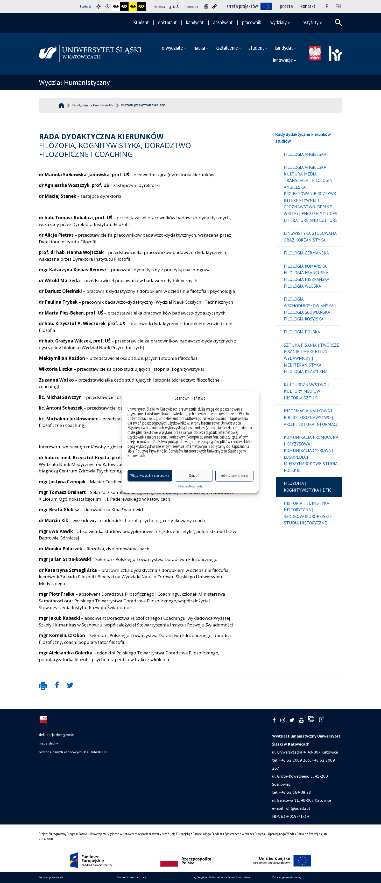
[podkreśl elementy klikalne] (214, 6)
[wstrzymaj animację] (206, 6)
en (338, 6)
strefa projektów (242, 6)
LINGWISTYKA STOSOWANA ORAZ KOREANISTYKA (310, 236)
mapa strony (48, 743)
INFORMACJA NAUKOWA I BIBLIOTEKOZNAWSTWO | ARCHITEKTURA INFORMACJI (311, 417)
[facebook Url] (274, 720)
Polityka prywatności (51, 877)
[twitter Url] (292, 720)
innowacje (283, 59)
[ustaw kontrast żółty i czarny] (141, 6)
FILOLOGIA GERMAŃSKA (306, 253)
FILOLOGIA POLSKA (302, 332)
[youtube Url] (301, 720)
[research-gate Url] (321, 720)
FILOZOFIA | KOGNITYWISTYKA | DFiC (307, 486)
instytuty (310, 22)
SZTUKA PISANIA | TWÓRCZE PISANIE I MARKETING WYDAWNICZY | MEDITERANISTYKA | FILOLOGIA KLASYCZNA (311, 358)
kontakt (308, 6)
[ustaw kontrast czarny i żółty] (133, 6)
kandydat (195, 22)
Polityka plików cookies (190, 486)
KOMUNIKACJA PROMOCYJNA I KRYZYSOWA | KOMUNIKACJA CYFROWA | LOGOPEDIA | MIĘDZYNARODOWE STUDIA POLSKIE (311, 453)
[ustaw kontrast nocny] (107, 6)
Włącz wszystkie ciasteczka (149, 475)
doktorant (167, 22)
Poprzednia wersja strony (131, 877)
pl (328, 6)
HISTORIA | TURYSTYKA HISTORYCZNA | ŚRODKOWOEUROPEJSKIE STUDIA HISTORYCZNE (308, 513)
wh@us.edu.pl (297, 808)
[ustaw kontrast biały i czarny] (124, 6)
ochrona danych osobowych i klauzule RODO (73, 752)
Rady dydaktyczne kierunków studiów (303, 138)
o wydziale (172, 47)
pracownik (251, 22)
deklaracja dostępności (56, 734)
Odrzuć (194, 475)
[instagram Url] (282, 720)
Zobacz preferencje (234, 475)
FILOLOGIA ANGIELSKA (305, 154)
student (141, 22)
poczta (286, 6)
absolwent (223, 22)
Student (256, 47)
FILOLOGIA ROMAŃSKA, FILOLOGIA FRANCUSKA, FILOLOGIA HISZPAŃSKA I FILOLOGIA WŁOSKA (308, 276)
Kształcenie (227, 47)
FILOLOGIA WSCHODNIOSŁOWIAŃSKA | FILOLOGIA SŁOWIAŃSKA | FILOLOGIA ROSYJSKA (310, 309)
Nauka (199, 47)
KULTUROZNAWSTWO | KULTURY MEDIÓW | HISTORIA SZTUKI (306, 391)
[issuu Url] (311, 720)
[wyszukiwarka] (338, 22)
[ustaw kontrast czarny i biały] (115, 6)
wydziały (278, 22)
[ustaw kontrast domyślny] (98, 6)
